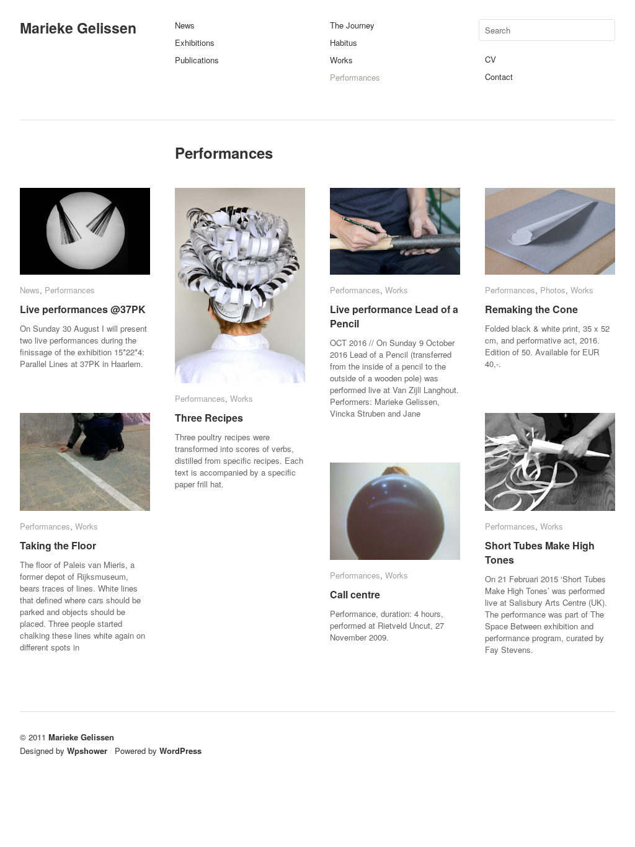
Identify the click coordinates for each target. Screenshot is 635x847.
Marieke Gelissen (78, 27)
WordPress (180, 750)
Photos (553, 290)
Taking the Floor (58, 545)
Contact (499, 76)
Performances (355, 77)
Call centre (355, 594)
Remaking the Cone (531, 309)
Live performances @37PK (83, 309)
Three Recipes (209, 417)
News (185, 25)
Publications (197, 60)
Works (341, 60)
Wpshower (87, 750)
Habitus (343, 42)
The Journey (352, 25)
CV (490, 59)
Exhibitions (195, 42)
